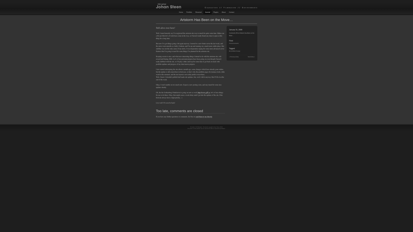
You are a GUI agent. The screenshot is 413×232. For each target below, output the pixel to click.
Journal (207, 12)
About (224, 12)
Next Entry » (251, 57)
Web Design (236, 51)
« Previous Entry (234, 57)
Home (181, 12)
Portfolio (189, 12)
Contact (231, 12)
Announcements (234, 43)
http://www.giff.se (204, 92)
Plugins (215, 12)
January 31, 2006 (235, 30)
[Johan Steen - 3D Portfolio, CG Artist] (206, 5)
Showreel (198, 12)
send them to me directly (204, 116)
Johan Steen (216, 127)
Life (231, 51)
